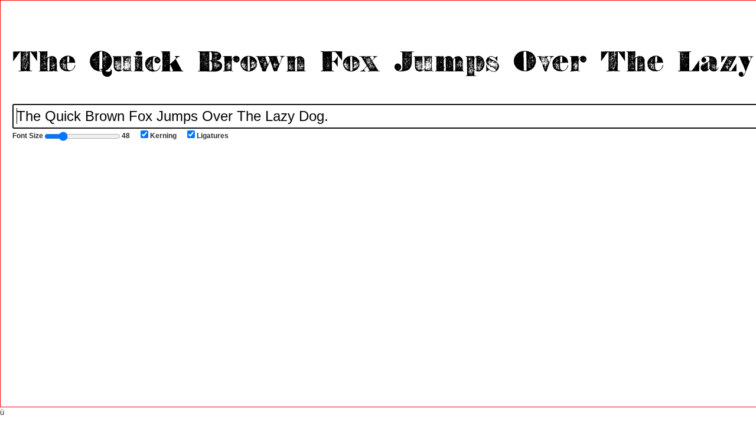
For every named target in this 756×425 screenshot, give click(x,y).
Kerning (163, 136)
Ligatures (213, 136)
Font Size (71, 136)
